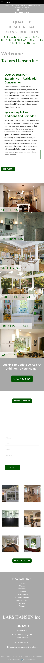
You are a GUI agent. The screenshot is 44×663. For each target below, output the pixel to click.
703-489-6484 (22, 378)
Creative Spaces (22, 594)
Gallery (22, 603)
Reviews (22, 606)
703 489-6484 (23, 642)
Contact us (8, 169)
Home (22, 583)
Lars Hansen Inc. (14, 657)
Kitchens (22, 586)
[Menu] (2, 2)
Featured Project (22, 600)
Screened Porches (22, 597)
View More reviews (22, 401)
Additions (22, 592)
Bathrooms (22, 589)
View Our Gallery (22, 561)
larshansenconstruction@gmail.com (23, 647)
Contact (22, 609)
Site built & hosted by (22, 660)
